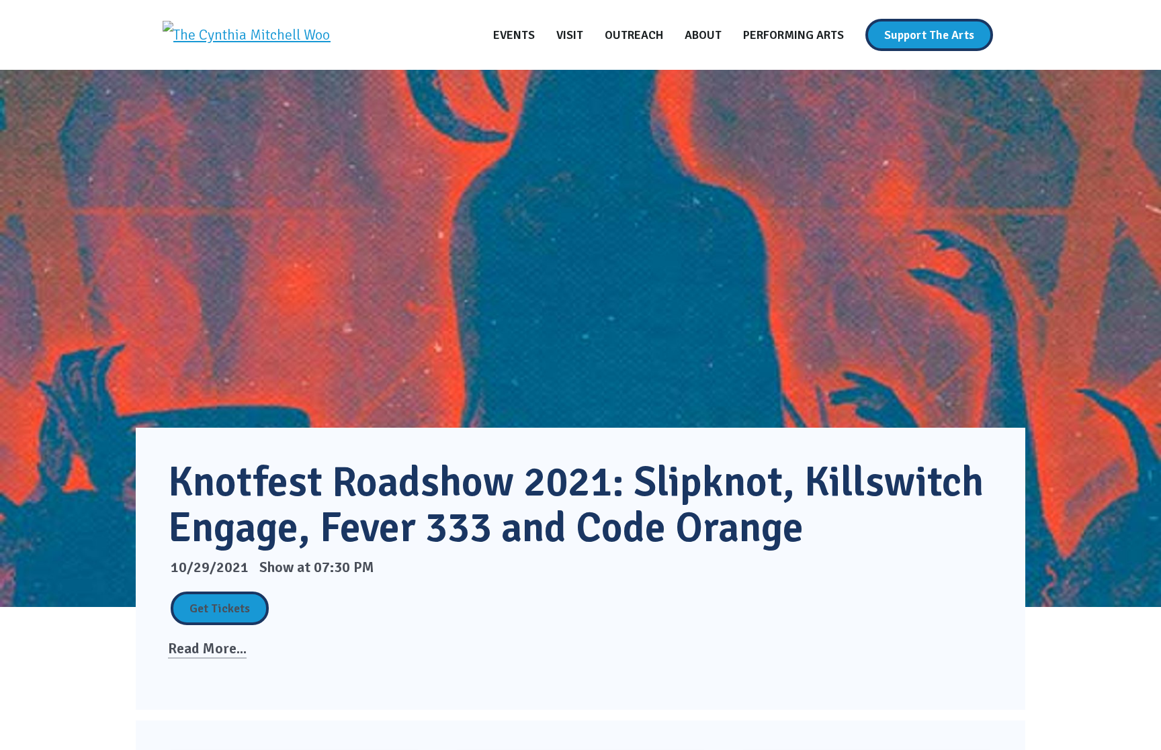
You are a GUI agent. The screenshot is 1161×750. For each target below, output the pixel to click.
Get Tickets (219, 608)
